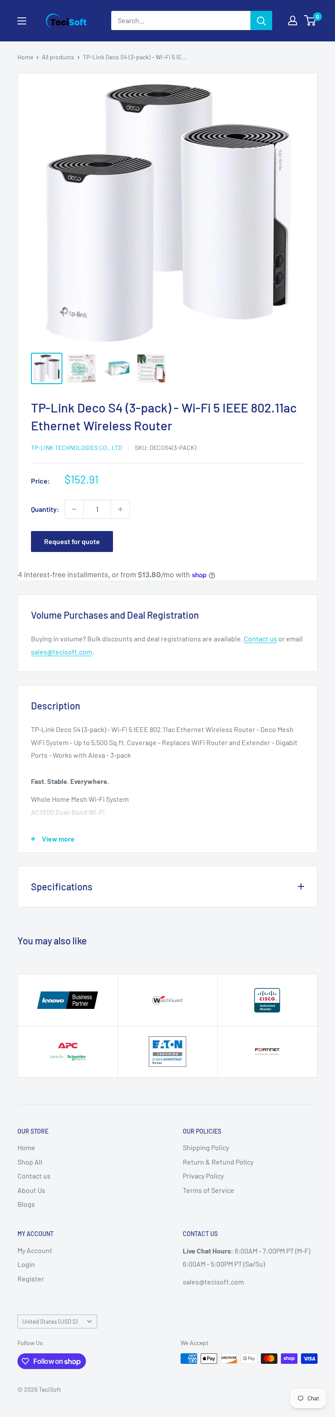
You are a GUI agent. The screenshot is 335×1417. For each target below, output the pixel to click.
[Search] (261, 20)
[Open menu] (21, 20)
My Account (34, 1250)
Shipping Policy (206, 1147)
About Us (31, 1190)
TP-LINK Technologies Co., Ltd (76, 447)
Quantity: (45, 509)
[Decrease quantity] (74, 509)
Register (30, 1278)
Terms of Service (208, 1190)
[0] (310, 20)
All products (58, 57)
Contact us (260, 638)
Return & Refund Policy (218, 1162)
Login (26, 1264)
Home (25, 57)
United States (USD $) (50, 1321)
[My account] (292, 20)
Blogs (26, 1204)
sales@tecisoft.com (61, 651)
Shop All (29, 1162)
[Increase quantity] (120, 509)
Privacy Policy (203, 1176)
